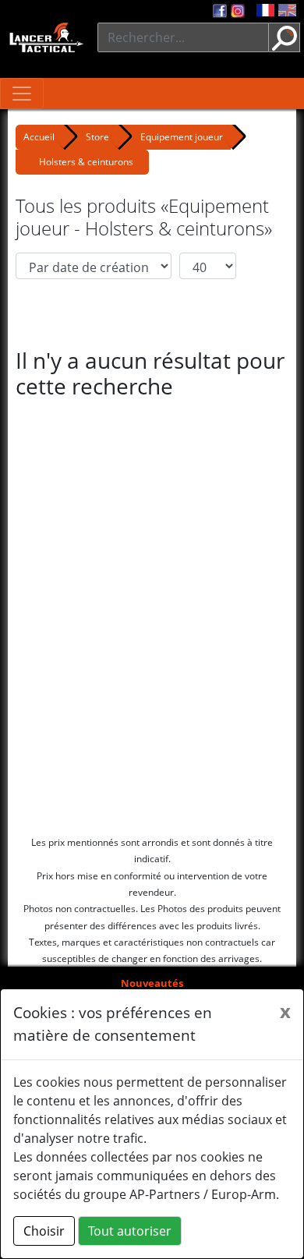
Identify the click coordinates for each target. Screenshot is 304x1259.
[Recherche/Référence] (284, 37)
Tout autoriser (129, 1231)
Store (97, 136)
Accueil (39, 136)
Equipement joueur (181, 136)
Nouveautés (152, 983)
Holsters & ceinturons (86, 161)
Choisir (44, 1231)
